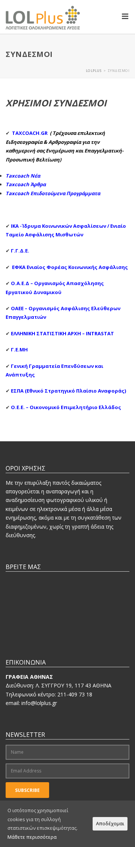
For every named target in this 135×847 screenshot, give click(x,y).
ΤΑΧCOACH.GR (30, 133)
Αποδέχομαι (110, 823)
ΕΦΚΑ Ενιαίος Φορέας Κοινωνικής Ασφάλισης (70, 267)
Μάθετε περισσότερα (32, 837)
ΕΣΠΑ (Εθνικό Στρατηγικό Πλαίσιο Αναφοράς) (68, 390)
